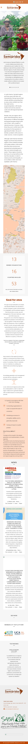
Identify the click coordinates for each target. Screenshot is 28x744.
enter (14, 35)
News (17, 501)
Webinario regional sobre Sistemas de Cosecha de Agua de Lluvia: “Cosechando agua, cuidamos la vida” (14, 525)
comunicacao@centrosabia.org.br (12, 709)
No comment (8, 503)
